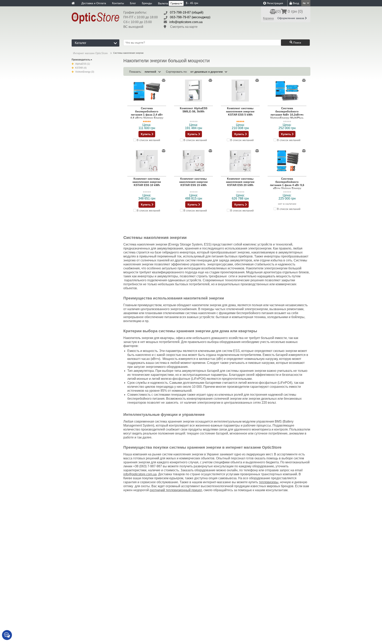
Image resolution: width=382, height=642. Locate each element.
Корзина (268, 18)
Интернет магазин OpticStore (90, 53)
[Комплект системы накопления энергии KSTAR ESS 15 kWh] (193, 161)
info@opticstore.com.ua (186, 22)
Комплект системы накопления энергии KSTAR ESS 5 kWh (240, 111)
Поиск (296, 42)
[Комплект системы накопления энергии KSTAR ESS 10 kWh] (146, 161)
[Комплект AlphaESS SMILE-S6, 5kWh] (193, 91)
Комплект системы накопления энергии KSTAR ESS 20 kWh (240, 182)
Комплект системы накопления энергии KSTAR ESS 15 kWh (193, 182)
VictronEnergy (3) (84, 71)
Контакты (118, 3)
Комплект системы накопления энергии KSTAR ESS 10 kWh (147, 182)
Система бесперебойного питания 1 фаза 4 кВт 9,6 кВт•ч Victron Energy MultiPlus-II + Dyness (287, 185)
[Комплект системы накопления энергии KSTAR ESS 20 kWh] (240, 161)
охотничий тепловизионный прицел (176, 490)
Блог (133, 3)
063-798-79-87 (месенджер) (190, 17)
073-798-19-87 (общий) (186, 12)
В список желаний (148, 139)
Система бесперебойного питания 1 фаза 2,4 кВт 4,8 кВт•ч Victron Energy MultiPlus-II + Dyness (146, 115)
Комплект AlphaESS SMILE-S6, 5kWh (193, 110)
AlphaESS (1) (82, 63)
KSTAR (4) (81, 67)
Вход (295, 3)
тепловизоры (268, 482)
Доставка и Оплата (93, 3)
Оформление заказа (291, 18)
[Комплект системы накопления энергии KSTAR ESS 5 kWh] (240, 91)
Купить (146, 134)
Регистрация (274, 3)
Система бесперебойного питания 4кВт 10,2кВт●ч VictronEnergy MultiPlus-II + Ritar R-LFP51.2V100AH (287, 116)
